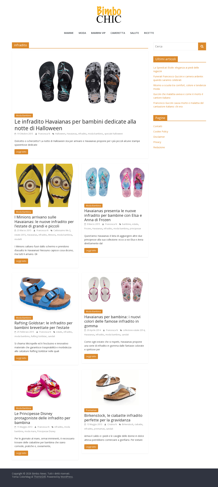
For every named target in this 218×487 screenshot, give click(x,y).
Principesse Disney (46, 431)
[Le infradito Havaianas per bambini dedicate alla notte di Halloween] (80, 53)
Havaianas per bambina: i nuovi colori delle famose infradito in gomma (112, 321)
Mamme (69, 33)
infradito (82, 133)
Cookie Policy (160, 131)
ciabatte (138, 424)
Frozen (87, 228)
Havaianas (72, 133)
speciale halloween (113, 133)
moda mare (30, 431)
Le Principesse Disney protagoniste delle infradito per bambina (42, 418)
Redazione (159, 147)
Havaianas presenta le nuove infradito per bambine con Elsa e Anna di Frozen (113, 215)
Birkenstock (127, 424)
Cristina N (112, 424)
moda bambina (64, 234)
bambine (126, 224)
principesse (135, 228)
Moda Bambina (23, 211)
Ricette (149, 33)
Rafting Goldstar (39, 336)
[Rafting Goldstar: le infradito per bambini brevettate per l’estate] (45, 275)
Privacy (157, 142)
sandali (51, 336)
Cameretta (118, 33)
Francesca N (44, 133)
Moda (82, 33)
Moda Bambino (23, 115)
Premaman (91, 410)
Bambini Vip (98, 33)
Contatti (157, 126)
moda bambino (95, 133)
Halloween (60, 133)
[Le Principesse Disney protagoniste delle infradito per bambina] (45, 372)
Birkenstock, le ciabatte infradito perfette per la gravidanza (113, 417)
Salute (134, 33)
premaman (99, 428)
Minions (52, 234)
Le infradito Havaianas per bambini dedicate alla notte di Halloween (75, 125)
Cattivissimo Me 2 (61, 230)
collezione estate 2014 (134, 330)
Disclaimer (159, 136)
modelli (18, 239)
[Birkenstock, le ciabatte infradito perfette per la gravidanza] (115, 372)
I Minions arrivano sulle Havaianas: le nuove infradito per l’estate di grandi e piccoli (44, 221)
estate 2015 (20, 234)
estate (135, 224)
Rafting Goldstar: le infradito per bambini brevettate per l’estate (43, 325)
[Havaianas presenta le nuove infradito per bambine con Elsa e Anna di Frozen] (115, 166)
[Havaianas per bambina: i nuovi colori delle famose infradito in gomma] (115, 275)
